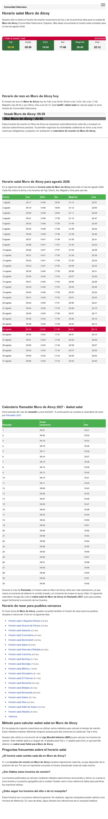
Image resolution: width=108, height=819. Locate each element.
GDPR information (11, 815)
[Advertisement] (54, 74)
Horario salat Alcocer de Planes (24, 625)
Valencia (12, 716)
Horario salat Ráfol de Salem (22, 707)
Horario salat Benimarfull (20, 640)
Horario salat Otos (17, 702)
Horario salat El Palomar (20, 678)
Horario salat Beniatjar (19, 664)
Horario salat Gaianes (19, 630)
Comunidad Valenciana (15, 6)
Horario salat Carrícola (19, 654)
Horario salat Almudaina (20, 673)
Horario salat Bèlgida (19, 687)
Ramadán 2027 (13, 415)
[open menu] (103, 5)
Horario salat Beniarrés (20, 683)
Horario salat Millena (18, 668)
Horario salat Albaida (19, 711)
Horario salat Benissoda (20, 692)
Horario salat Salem (18, 697)
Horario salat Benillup (19, 659)
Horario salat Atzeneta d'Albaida (24, 649)
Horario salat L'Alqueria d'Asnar (24, 620)
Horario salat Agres (18, 644)
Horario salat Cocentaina (20, 635)
